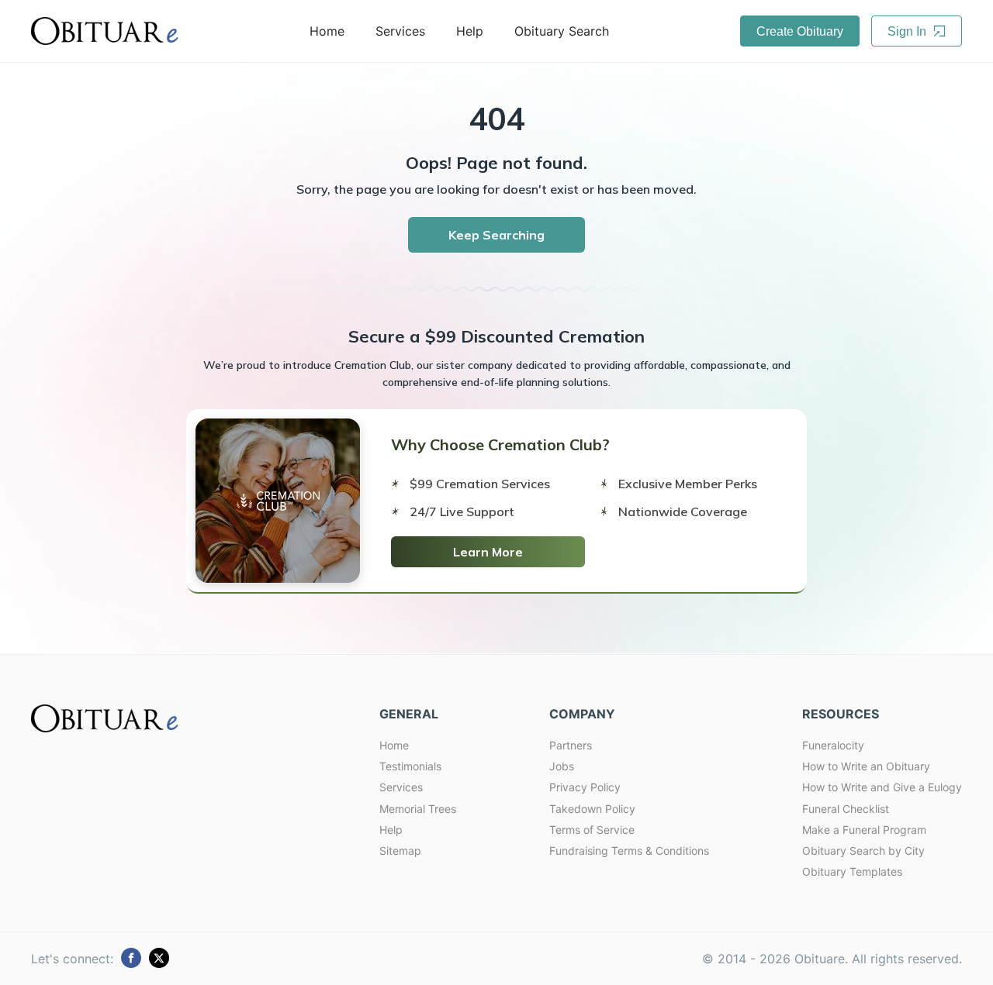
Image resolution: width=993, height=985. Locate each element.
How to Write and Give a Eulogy (882, 787)
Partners (570, 745)
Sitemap (400, 850)
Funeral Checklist (845, 808)
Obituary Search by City (863, 850)
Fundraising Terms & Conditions (629, 850)
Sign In (908, 31)
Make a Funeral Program (864, 829)
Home (327, 31)
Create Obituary (799, 31)
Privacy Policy (585, 787)
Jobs (561, 766)
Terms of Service (592, 829)
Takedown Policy (592, 808)
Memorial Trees (417, 808)
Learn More (488, 552)
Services (400, 31)
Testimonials (410, 766)
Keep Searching (496, 235)
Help (469, 31)
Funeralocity (833, 745)
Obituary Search (561, 31)
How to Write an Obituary (866, 766)
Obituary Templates (852, 871)
